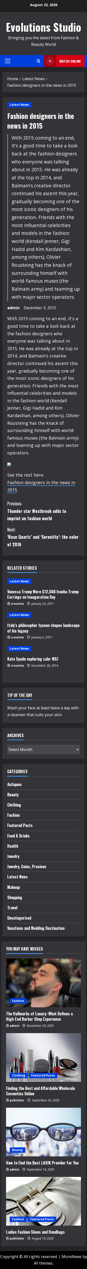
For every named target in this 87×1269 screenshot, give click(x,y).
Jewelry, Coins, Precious (26, 866)
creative (17, 604)
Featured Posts (20, 825)
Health (12, 846)
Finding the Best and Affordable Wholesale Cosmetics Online (40, 1090)
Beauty (13, 795)
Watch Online (70, 61)
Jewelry (13, 856)
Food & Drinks (18, 836)
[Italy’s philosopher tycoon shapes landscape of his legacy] (43, 615)
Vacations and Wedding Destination (36, 928)
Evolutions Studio (43, 27)
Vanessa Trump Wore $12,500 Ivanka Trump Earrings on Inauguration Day (43, 594)
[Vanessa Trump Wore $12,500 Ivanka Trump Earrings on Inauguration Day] (43, 581)
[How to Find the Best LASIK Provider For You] (43, 1132)
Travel (12, 908)
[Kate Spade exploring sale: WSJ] (43, 649)
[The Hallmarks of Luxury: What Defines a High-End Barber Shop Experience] (43, 983)
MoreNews (72, 1256)
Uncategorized (19, 918)
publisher (17, 1100)
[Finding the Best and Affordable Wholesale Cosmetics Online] (43, 1057)
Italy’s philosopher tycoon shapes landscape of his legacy (43, 628)
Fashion (13, 815)
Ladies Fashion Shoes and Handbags (35, 1232)
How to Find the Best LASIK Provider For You (42, 1163)
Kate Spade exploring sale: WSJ (32, 659)
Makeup (13, 887)
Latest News (19, 105)
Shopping (14, 897)
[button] (7, 61)
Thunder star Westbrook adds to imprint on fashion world (36, 510)
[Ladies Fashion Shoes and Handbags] (43, 1201)
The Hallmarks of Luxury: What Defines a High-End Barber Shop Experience (39, 1016)
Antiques (14, 784)
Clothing (14, 805)
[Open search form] (38, 61)
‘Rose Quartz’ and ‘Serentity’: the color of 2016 (43, 537)
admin (13, 307)
